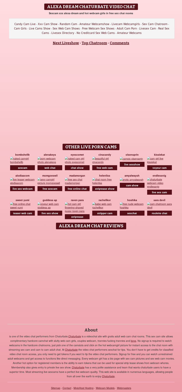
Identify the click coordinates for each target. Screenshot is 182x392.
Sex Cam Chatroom (154, 24)
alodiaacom (22, 175)
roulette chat (159, 213)
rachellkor (105, 200)
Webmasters (124, 388)
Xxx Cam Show (47, 24)
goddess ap (50, 200)
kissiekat (159, 154)
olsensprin (132, 154)
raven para (77, 200)
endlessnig (159, 175)
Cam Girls (20, 28)
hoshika (132, 200)
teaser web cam (22, 213)
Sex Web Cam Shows (66, 28)
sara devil (159, 200)
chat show (77, 167)
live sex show (50, 213)
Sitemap (55, 388)
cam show (132, 185)
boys (133, 340)
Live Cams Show (39, 28)
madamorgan (77, 175)
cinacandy (104, 154)
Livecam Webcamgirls (126, 24)
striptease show (104, 188)
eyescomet (77, 154)
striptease (77, 216)
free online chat (77, 188)
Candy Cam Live (25, 24)
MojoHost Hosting (83, 388)
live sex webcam (23, 188)
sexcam (22, 167)
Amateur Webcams (129, 33)
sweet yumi (22, 200)
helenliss (104, 175)
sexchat (132, 213)
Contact (67, 388)
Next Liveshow (66, 43)
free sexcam (50, 188)
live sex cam (159, 192)
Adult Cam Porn (127, 28)
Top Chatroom (94, 43)
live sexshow (132, 164)
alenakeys (50, 154)
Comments (119, 43)
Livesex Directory (62, 33)
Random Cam (68, 24)
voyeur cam (159, 167)
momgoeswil (50, 175)
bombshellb (22, 154)
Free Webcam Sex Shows (98, 28)
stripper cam (104, 213)
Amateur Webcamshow (94, 24)
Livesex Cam (147, 28)
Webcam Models (105, 388)
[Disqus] (91, 275)
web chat (49, 167)
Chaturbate (74, 336)
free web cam (105, 167)
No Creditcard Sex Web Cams (96, 33)
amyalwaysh (132, 175)
